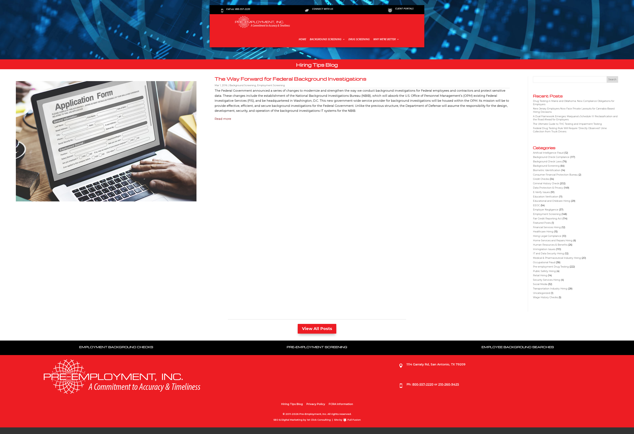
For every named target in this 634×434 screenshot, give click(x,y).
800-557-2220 (422, 384)
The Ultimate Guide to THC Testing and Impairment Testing (567, 123)
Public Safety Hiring (544, 271)
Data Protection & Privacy (548, 187)
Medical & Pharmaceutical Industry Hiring (557, 257)
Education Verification (545, 196)
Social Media (540, 284)
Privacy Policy (315, 404)
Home (302, 39)
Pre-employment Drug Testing (551, 266)
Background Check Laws (547, 161)
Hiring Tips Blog (292, 404)
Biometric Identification (546, 170)
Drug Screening (359, 39)
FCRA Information (341, 404)
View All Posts (317, 328)
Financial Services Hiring (547, 227)
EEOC (536, 205)
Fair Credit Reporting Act (547, 218)
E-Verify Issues (541, 192)
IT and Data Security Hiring (548, 253)
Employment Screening (271, 85)
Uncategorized (541, 293)
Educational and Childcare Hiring (551, 200)
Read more (223, 119)
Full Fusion (354, 419)
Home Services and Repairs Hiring (552, 240)
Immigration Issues (544, 249)
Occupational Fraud (544, 262)
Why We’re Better (384, 39)
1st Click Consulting (319, 419)
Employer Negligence (545, 209)
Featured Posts (542, 222)
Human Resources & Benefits (550, 244)
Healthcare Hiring (543, 231)
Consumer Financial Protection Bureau (555, 174)
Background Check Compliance (551, 157)
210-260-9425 (448, 384)
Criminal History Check (546, 183)
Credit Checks (541, 179)
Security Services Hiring (546, 279)
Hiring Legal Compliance (547, 236)
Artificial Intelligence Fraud (548, 152)
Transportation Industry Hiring (550, 288)
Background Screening (325, 39)
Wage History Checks (545, 297)
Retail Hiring (540, 275)
